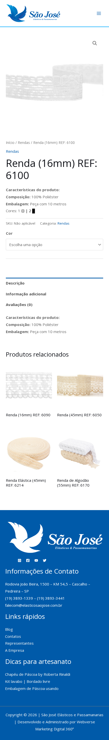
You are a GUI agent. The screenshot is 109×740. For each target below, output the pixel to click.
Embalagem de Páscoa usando (32, 688)
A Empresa (14, 650)
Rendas (24, 142)
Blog (9, 629)
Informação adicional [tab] (26, 293)
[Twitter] (44, 560)
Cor (9, 233)
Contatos (13, 636)
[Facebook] (28, 560)
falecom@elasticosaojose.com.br (33, 605)
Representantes (19, 643)
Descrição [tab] (15, 283)
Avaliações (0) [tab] (19, 304)
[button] (94, 43)
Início (10, 142)
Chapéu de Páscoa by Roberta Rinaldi (37, 674)
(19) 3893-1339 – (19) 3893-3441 (35, 598)
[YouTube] (36, 560)
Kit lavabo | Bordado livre (27, 681)
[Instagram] (19, 560)
